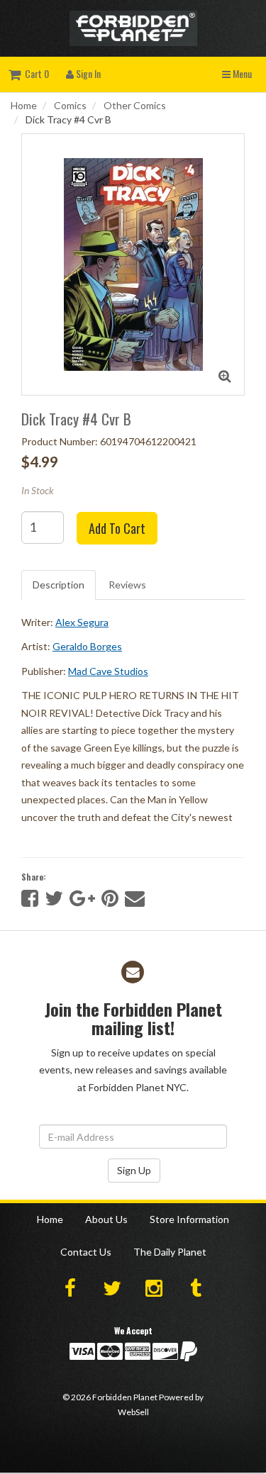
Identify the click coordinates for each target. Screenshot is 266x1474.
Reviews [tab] (127, 585)
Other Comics (135, 105)
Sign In (87, 73)
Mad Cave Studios (108, 671)
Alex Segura (82, 622)
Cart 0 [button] (35, 73)
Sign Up (134, 1170)
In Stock (37, 490)
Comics (70, 105)
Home (24, 105)
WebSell (133, 1412)
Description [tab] (58, 585)
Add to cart (117, 528)
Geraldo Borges (87, 646)
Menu (241, 73)
